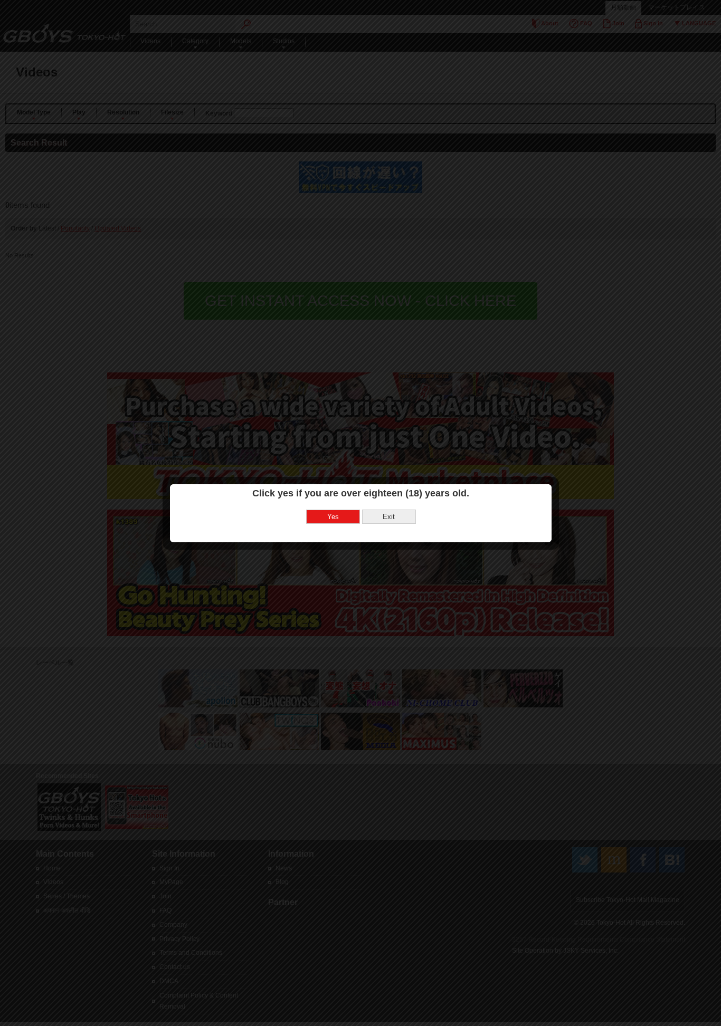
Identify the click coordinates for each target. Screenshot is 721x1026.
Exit (389, 517)
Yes (333, 517)
